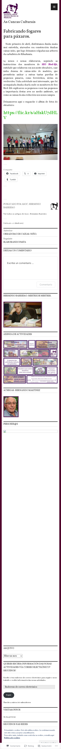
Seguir (8, 695)
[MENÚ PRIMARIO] (54, 6)
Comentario (46, 284)
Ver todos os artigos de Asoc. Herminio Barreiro (25, 214)
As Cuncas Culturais (19, 22)
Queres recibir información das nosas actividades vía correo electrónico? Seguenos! (27, 667)
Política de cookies (12, 738)
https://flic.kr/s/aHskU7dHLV (30, 115)
